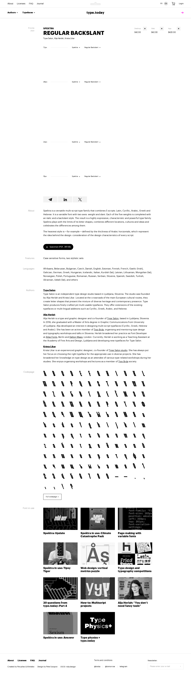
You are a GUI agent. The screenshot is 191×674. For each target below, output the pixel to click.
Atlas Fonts (51, 337)
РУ (161, 3)
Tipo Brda (99, 330)
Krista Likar (70, 38)
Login (181, 3)
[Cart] (173, 4)
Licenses (21, 4)
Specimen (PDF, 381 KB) (60, 247)
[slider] (51, 47)
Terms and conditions (103, 660)
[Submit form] (181, 666)
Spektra (48, 28)
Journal (40, 4)
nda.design (71, 667)
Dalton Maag (76, 337)
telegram (123, 666)
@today (97, 666)
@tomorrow (110, 666)
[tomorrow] (182, 13)
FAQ (31, 4)
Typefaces (27, 13)
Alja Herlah (59, 38)
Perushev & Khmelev (25, 667)
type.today (95, 12)
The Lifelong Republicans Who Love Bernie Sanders (107, 63)
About (10, 4)
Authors (11, 13)
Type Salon (48, 38)
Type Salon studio (118, 350)
